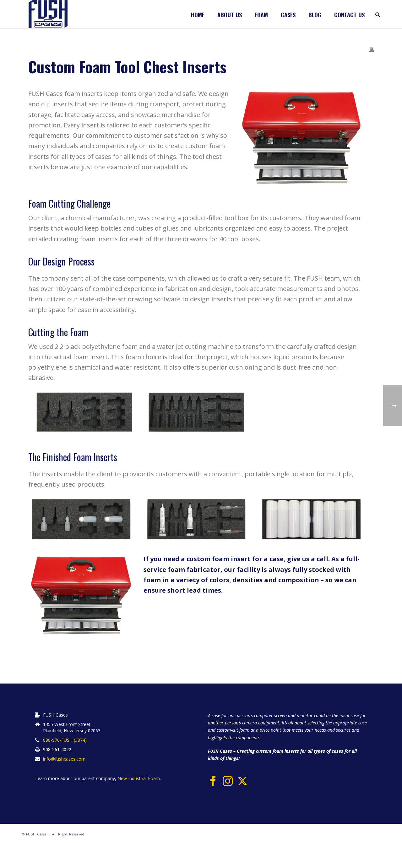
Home (197, 15)
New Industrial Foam (138, 778)
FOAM (261, 15)
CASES (288, 15)
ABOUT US (229, 15)
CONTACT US (349, 15)
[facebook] (213, 781)
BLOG (314, 15)
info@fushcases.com (64, 759)
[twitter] (242, 781)
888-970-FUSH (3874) (65, 740)
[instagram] (228, 781)
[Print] (371, 49)
